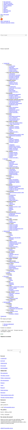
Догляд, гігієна (10, 125)
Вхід (2, 14)
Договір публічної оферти (7, 397)
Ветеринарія (9, 93)
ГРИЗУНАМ (6, 231)
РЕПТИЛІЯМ (6, 302)
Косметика (9, 113)
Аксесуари (9, 240)
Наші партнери (7, 10)
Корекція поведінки (11, 211)
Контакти (5, 12)
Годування (8, 64)
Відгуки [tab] (5, 325)
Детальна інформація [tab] (8, 324)
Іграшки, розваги (10, 251)
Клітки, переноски (10, 248)
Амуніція (8, 106)
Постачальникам (7, 5)
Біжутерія (8, 137)
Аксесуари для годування (12, 72)
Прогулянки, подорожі (11, 121)
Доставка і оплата (7, 3)
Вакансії (5, 9)
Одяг (7, 143)
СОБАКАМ (6, 63)
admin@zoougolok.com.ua (7, 428)
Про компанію (6, 1)
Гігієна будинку (10, 133)
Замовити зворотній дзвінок (7, 22)
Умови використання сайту (7, 395)
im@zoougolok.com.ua (9, 407)
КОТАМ (5, 158)
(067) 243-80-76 (5, 21)
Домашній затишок (11, 80)
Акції (4, 8)
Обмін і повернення (8, 4)
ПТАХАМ (6, 276)
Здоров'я (8, 236)
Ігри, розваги (9, 151)
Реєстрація (6, 14)
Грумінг (8, 85)
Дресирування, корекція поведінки (14, 99)
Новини (5, 7)
